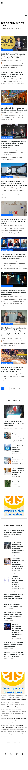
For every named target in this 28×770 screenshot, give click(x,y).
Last (19, 388)
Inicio (8, 742)
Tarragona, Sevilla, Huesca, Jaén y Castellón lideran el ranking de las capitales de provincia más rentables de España (18, 583)
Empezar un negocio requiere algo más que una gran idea (17, 459)
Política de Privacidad (16, 763)
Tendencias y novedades (14, 745)
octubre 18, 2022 (19, 428)
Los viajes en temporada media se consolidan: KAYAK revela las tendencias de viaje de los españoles (14, 596)
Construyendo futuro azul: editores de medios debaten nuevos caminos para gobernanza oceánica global (13, 256)
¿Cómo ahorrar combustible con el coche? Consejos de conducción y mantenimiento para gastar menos (18, 547)
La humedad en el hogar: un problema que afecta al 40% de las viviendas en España (13, 221)
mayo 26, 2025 (18, 60)
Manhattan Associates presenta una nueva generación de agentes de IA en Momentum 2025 (13, 292)
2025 (10, 28)
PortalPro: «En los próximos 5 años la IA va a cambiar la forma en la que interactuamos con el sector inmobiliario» (13, 144)
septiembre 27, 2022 (17, 463)
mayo (15, 28)
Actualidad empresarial (7, 49)
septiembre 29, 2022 (17, 441)
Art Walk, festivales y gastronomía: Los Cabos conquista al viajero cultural (14, 109)
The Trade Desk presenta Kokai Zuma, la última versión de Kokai (13, 605)
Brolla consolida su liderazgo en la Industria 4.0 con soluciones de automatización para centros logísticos (14, 183)
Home (4, 28)
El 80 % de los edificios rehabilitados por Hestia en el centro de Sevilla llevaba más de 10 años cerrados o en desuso (14, 534)
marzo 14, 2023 (16, 487)
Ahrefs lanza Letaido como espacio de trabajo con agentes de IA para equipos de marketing (13, 644)
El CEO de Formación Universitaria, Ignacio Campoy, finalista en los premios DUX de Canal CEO (13, 56)
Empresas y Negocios (14, 748)
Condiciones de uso (17, 766)
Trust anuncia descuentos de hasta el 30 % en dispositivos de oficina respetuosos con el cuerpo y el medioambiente (18, 565)
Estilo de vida (17, 742)
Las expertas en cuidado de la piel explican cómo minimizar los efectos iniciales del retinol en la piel (14, 654)
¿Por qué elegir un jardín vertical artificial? (16, 483)
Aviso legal (7, 763)
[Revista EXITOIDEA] (14, 9)
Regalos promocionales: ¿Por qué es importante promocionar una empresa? (14, 423)
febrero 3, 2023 (16, 476)
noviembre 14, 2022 (17, 453)
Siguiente (13, 388)
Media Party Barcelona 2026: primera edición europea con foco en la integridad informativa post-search (18, 630)
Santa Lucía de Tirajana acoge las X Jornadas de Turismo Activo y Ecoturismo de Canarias (12, 369)
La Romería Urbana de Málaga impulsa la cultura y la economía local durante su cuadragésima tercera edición (13, 615)
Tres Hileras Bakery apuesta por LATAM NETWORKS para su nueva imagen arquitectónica (12, 74)
